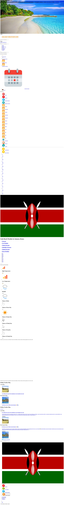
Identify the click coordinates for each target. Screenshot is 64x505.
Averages (3, 49)
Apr (2, 255)
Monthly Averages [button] (7, 103)
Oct (2, 260)
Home (3, 45)
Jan (2, 253)
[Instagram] (33, 502)
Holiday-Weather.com (3, 42)
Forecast (4, 241)
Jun (2, 257)
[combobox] (4, 39)
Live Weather (5, 243)
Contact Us (3, 499)
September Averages (6, 247)
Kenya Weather (5, 251)
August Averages (5, 245)
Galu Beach (3, 48)
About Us (3, 498)
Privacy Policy (4, 497)
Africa (3, 46)
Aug (2, 258)
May (2, 256)
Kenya (3, 47)
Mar (2, 254)
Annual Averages (6, 249)
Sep (2, 259)
